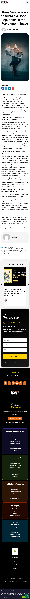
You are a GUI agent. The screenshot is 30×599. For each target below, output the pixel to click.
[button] (23, 2)
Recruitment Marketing (9, 247)
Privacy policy (4, 597)
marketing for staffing (19, 248)
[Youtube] (17, 383)
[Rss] (24, 383)
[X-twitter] (13, 383)
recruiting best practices (9, 250)
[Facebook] (5, 383)
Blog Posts (6, 253)
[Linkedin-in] (9, 383)
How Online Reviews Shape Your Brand (19, 251)
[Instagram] (20, 383)
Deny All (14, 597)
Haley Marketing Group (9, 248)
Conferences (8, 282)
